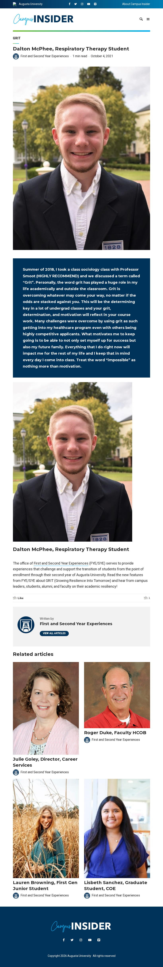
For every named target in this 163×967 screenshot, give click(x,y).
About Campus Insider (136, 4)
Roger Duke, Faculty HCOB (115, 732)
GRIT (17, 38)
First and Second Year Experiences (44, 56)
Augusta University (31, 4)
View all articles (54, 633)
